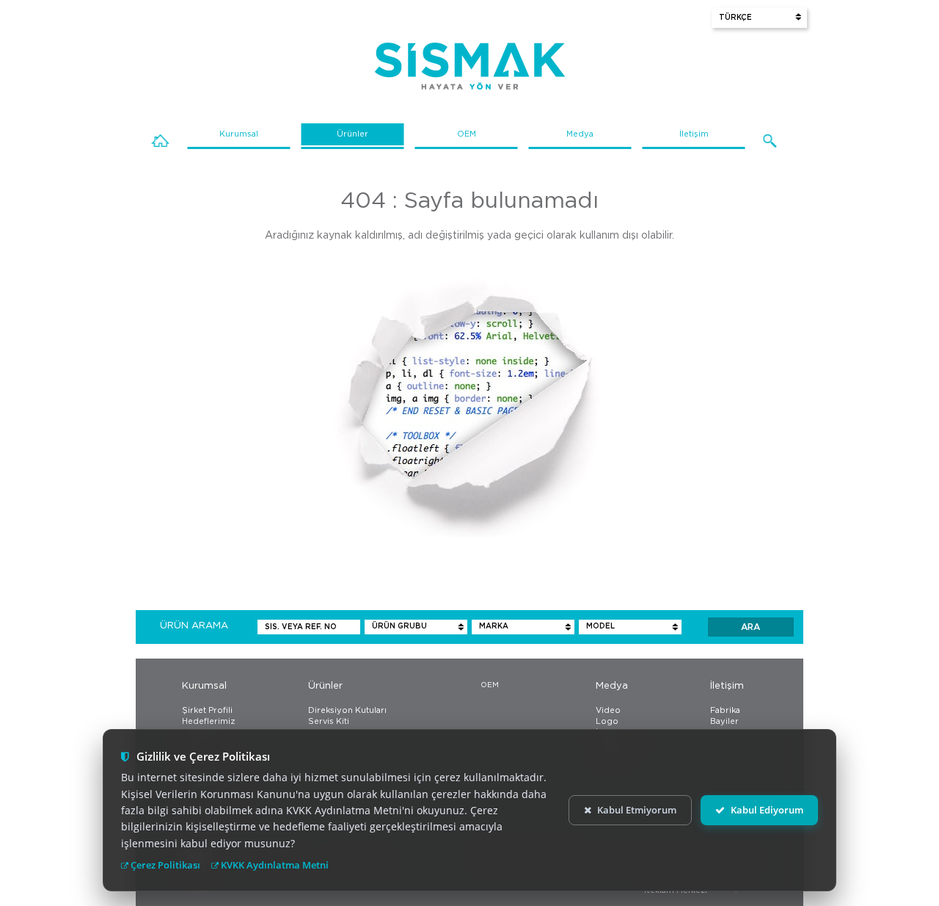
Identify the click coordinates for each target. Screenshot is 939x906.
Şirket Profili (207, 710)
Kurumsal (238, 134)
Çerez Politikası (164, 864)
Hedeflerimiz (208, 721)
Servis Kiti (328, 721)
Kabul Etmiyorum (636, 809)
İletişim (694, 134)
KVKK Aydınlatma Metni (274, 864)
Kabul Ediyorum (767, 809)
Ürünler (352, 134)
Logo (607, 721)
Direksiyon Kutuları (347, 710)
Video (608, 710)
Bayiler (724, 721)
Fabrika (725, 710)
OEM (466, 134)
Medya (579, 134)
